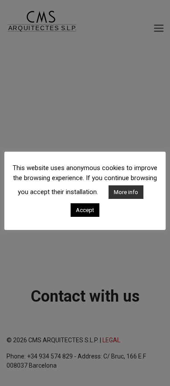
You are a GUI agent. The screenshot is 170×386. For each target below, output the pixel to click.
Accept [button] (85, 210)
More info (126, 192)
